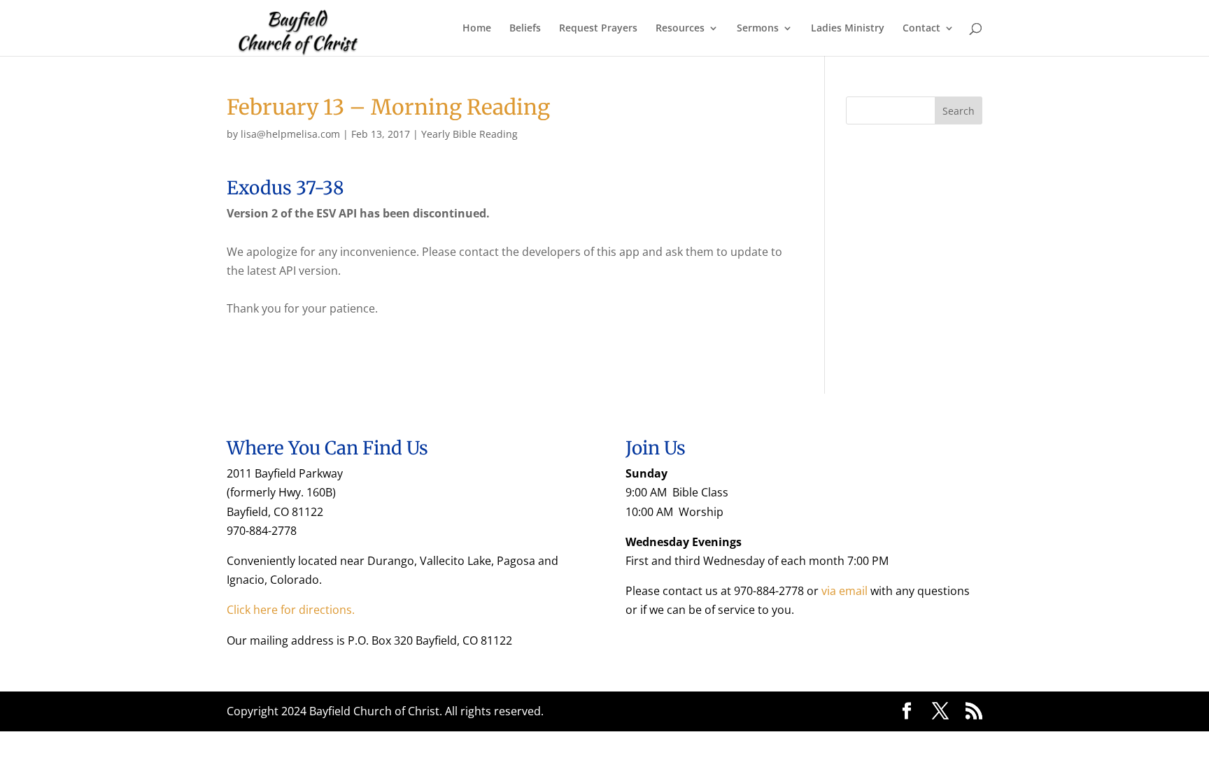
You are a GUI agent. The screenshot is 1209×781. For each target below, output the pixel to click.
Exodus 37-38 (285, 187)
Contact (921, 28)
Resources (680, 28)
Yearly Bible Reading (469, 134)
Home (476, 28)
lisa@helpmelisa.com (290, 134)
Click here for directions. (291, 609)
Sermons (758, 28)
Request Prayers (598, 28)
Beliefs (525, 28)
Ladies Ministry (847, 28)
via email (844, 591)
